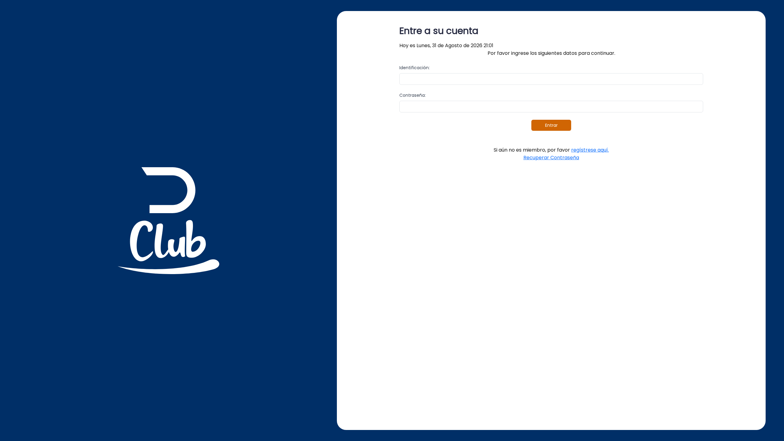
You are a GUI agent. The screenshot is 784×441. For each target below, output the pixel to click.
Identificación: (414, 68)
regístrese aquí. (590, 149)
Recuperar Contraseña (551, 157)
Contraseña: (412, 95)
